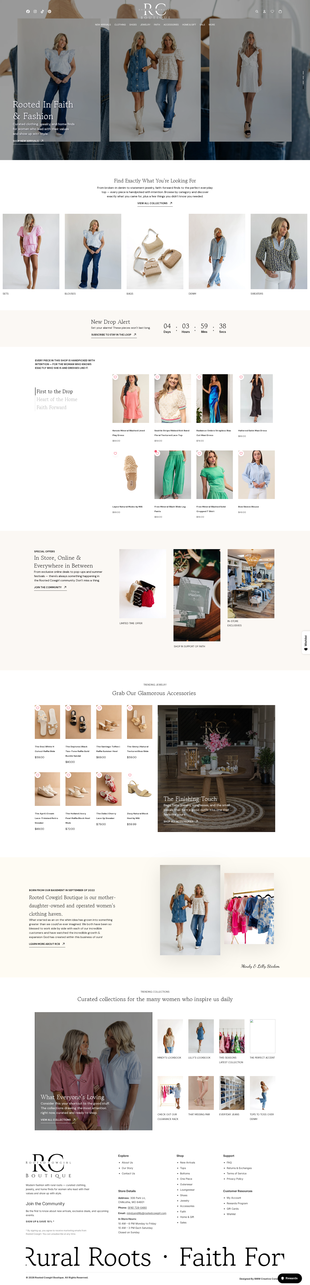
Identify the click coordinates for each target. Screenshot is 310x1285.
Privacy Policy (235, 1178)
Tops (183, 1168)
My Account (234, 1197)
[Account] (264, 11)
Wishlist (231, 1214)
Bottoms (185, 1173)
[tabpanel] (193, 446)
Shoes (183, 1195)
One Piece (186, 1178)
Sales (183, 1222)
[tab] (71, 391)
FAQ (229, 1162)
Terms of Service (236, 1173)
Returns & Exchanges (239, 1168)
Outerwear (186, 1184)
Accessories (187, 1205)
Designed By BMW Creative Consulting (261, 1278)
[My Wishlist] (272, 11)
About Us (127, 1162)
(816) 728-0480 (137, 1207)
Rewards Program (237, 1203)
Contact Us (128, 1173)
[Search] (257, 11)
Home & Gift (187, 1216)
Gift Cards (233, 1208)
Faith (183, 1211)
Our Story (127, 1168)
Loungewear (187, 1189)
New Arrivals (187, 1162)
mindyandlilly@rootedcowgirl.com (146, 1213)
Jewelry (184, 1200)
